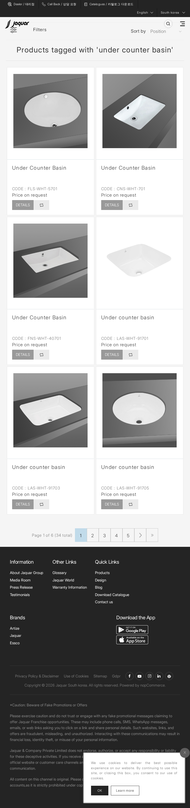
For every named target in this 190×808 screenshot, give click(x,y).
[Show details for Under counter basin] (140, 260)
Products (102, 572)
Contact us (104, 602)
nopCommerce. (153, 685)
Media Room (20, 580)
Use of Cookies (76, 676)
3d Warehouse (169, 676)
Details (23, 205)
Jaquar (15, 635)
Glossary (59, 572)
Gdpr (116, 676)
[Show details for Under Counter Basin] (51, 111)
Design (100, 580)
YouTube (139, 676)
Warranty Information (69, 587)
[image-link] (132, 629)
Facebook (129, 676)
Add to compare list (41, 205)
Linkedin (159, 676)
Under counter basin (128, 317)
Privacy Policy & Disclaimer (37, 676)
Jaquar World (63, 580)
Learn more (127, 790)
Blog (98, 587)
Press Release (21, 587)
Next (140, 535)
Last (152, 535)
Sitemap (100, 676)
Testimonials (20, 594)
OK (99, 790)
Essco (15, 643)
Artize (14, 628)
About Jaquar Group (26, 572)
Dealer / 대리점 (24, 4)
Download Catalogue (112, 594)
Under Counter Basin (39, 168)
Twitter (149, 676)
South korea (170, 12)
